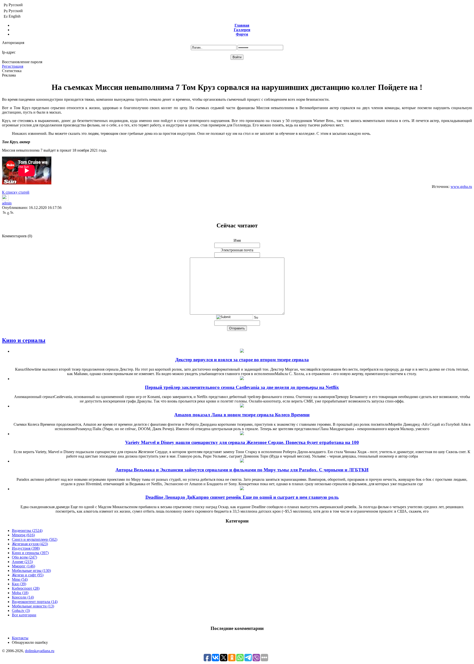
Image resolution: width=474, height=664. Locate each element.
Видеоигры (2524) (27, 530)
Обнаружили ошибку (30, 642)
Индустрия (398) (26, 548)
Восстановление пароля (22, 62)
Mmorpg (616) (23, 535)
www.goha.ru (461, 186)
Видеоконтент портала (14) (35, 602)
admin (7, 203)
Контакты (20, 638)
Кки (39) (19, 584)
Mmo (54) (20, 579)
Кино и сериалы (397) (30, 553)
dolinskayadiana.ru (39, 651)
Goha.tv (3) (21, 610)
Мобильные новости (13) (33, 606)
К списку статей (15, 192)
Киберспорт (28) (26, 588)
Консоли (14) (23, 597)
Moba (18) (20, 593)
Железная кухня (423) (30, 544)
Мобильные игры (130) (31, 570)
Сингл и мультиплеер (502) (34, 539)
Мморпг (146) (23, 566)
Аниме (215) (22, 562)
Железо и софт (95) (27, 575)
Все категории (24, 615)
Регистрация (12, 66)
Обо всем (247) (24, 557)
